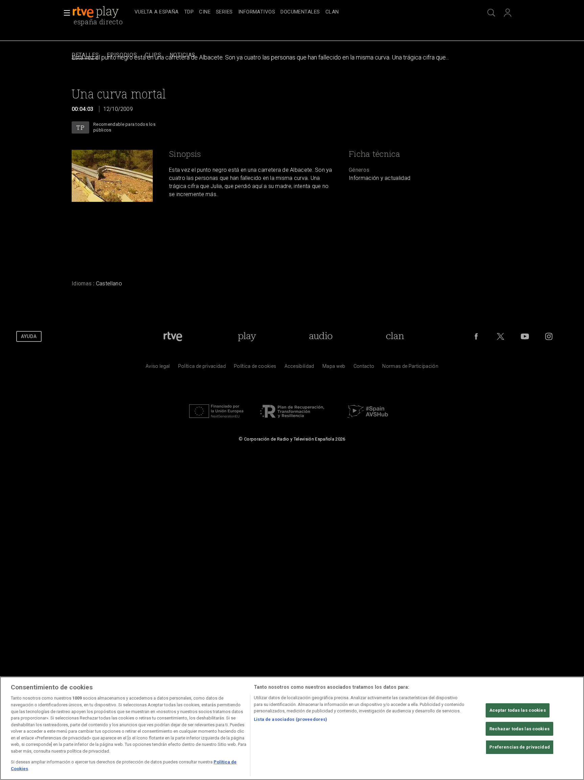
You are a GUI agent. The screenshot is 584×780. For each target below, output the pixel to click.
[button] (64, 12)
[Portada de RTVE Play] (96, 12)
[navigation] (299, 12)
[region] (292, 728)
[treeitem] (157, 12)
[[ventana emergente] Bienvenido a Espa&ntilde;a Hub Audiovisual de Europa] (368, 420)
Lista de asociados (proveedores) (290, 719)
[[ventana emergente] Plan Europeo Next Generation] (216, 420)
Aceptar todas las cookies (517, 710)
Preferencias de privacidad (519, 747)
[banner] (102, 12)
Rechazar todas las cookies (519, 728)
